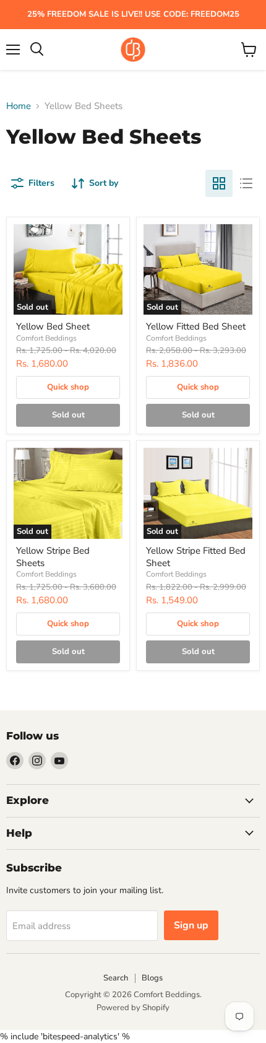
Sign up (191, 925)
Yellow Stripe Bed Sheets (53, 556)
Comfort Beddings (46, 338)
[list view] (246, 183)
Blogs (152, 978)
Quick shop (68, 387)
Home (18, 106)
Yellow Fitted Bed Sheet (196, 326)
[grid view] (219, 183)
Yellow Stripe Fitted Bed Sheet (196, 556)
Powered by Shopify (133, 1007)
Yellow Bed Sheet (53, 326)
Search (115, 978)
